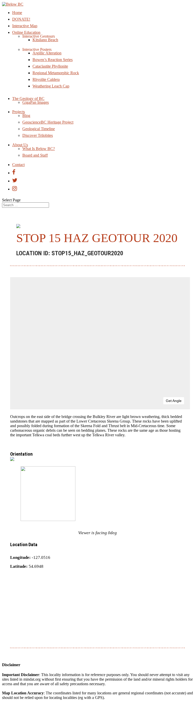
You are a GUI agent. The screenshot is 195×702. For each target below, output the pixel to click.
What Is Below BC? (38, 148)
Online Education (26, 32)
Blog (26, 115)
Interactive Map (24, 26)
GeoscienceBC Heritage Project (47, 122)
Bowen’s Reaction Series (52, 59)
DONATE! (21, 19)
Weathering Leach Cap (50, 86)
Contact (18, 164)
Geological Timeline (38, 129)
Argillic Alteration (46, 53)
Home (17, 12)
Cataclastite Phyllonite (50, 66)
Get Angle (174, 401)
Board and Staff (35, 155)
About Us (20, 145)
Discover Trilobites (37, 135)
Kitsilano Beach (45, 40)
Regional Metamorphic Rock (55, 73)
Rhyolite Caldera (46, 79)
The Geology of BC (28, 98)
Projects (18, 112)
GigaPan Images (35, 102)
